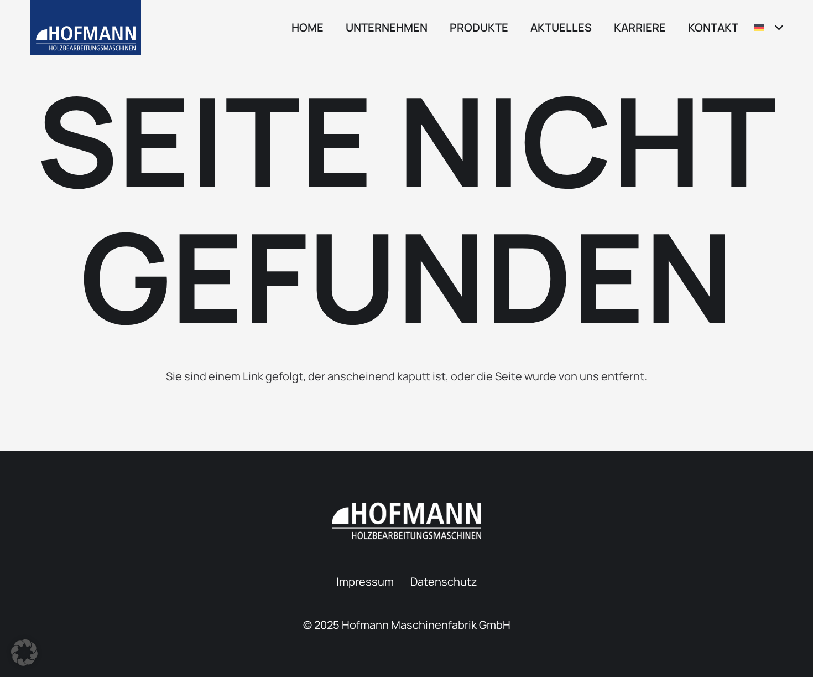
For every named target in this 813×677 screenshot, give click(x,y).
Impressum (365, 581)
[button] (434, 27)
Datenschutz (443, 581)
